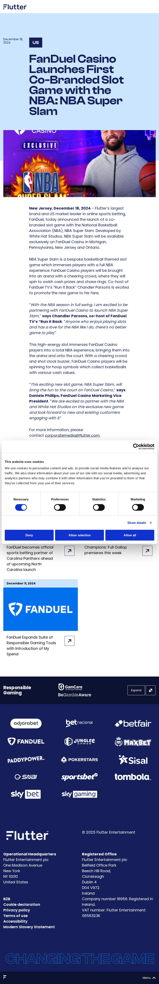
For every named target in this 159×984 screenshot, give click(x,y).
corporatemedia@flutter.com (72, 435)
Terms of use (15, 915)
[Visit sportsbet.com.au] (79, 777)
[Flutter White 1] (15, 10)
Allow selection (80, 535)
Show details (136, 522)
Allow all (130, 535)
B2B (6, 898)
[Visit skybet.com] (26, 794)
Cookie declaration (21, 904)
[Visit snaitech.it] (26, 776)
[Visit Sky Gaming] (79, 794)
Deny (29, 535)
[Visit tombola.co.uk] (133, 776)
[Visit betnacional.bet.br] (79, 723)
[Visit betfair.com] (133, 723)
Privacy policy (16, 910)
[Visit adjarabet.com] (26, 723)
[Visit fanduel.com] (26, 741)
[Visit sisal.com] (133, 760)
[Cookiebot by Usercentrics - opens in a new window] (136, 446)
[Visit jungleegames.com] (79, 741)
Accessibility (15, 921)
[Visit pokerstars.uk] (79, 759)
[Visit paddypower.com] (26, 759)
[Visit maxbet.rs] (133, 741)
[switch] (60, 507)
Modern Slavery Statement (29, 926)
